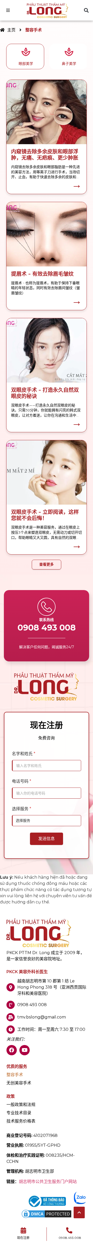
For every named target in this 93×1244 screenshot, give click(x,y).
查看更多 (46, 564)
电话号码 (21, 781)
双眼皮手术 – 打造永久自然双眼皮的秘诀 (45, 393)
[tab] (25, 56)
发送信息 (46, 838)
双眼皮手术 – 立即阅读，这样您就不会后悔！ (45, 515)
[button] (86, 10)
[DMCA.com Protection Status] (46, 1217)
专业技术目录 (18, 1113)
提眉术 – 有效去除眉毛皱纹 (42, 274)
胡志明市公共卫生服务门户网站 (48, 1181)
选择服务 (21, 808)
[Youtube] (24, 1050)
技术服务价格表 (20, 1121)
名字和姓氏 (23, 753)
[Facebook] (11, 1050)
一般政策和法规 (20, 1105)
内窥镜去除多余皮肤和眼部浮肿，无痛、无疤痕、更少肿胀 (44, 154)
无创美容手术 (18, 1083)
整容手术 (14, 1075)
